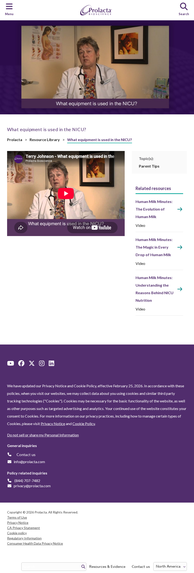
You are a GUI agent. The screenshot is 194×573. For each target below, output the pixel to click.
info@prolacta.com (29, 461)
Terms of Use (17, 517)
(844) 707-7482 (27, 480)
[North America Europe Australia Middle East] (170, 566)
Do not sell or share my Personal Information (43, 435)
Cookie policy (17, 533)
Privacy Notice (53, 423)
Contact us (141, 566)
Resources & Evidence (107, 566)
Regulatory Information (24, 538)
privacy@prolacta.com (32, 485)
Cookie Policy (83, 423)
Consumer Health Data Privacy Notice (35, 543)
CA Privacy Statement (23, 528)
